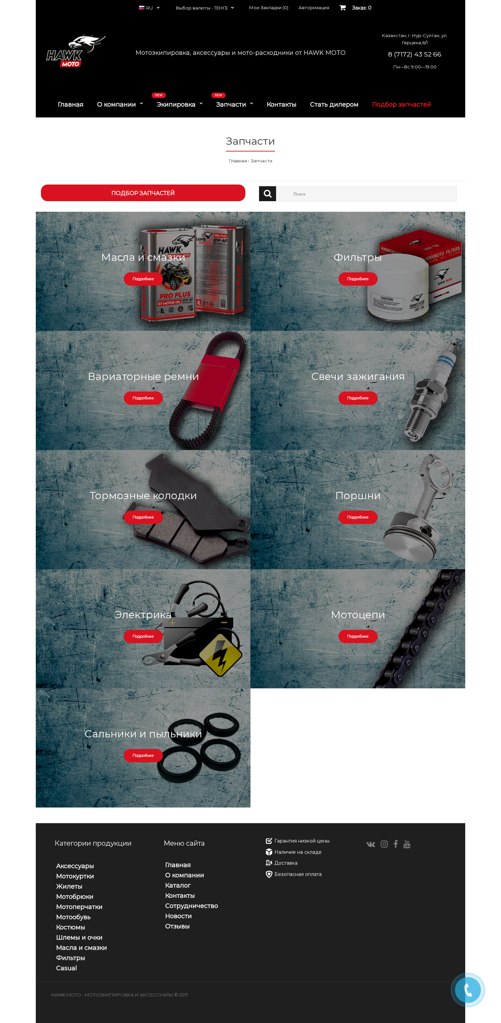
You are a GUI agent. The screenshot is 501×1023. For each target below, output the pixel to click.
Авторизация (314, 7)
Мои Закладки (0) (268, 7)
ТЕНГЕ (221, 8)
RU (150, 8)
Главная (238, 160)
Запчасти (261, 160)
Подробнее (143, 278)
